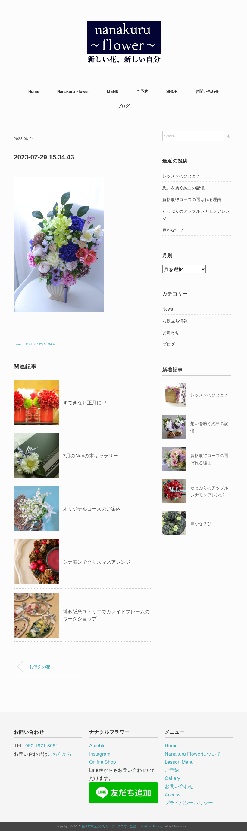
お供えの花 (39, 666)
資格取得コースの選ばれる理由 (191, 199)
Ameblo (97, 745)
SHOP (171, 91)
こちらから (60, 753)
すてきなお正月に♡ (84, 402)
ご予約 (142, 91)
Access (172, 794)
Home (33, 91)
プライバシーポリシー (189, 802)
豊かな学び (172, 230)
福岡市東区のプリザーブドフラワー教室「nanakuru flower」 (123, 826)
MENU (112, 91)
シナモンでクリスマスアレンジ (96, 561)
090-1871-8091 (41, 745)
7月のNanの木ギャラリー (90, 455)
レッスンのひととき (181, 176)
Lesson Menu (179, 761)
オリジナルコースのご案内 (92, 508)
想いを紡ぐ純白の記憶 (183, 187)
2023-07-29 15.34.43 (41, 343)
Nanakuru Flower (73, 91)
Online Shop (102, 761)
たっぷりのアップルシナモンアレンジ (196, 214)
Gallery (172, 778)
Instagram (99, 753)
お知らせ (170, 332)
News (167, 309)
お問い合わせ (207, 91)
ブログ (124, 105)
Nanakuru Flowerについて (193, 753)
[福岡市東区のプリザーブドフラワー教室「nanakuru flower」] (124, 25)
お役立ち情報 (175, 320)
